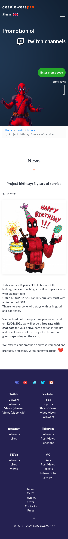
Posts (20, 130)
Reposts (48, 404)
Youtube (48, 394)
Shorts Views (47, 408)
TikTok (14, 454)
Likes (48, 399)
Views (14, 468)
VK (48, 454)
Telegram (48, 428)
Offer (30, 502)
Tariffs (31, 493)
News (31, 130)
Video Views (48, 412)
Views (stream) (14, 408)
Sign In (6, 14)
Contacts (31, 506)
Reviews (31, 497)
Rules (30, 510)
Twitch (13, 394)
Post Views (48, 438)
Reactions (48, 442)
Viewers (14, 399)
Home (9, 130)
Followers (14, 404)
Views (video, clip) (13, 412)
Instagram (13, 428)
